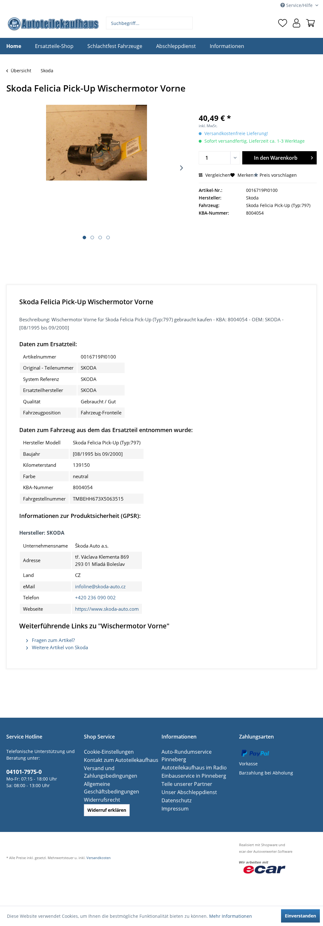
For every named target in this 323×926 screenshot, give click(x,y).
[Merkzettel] (282, 23)
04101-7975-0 (22, 771)
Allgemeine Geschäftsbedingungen (121, 784)
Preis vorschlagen (278, 175)
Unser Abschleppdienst (186, 784)
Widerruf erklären (106, 802)
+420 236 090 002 (95, 597)
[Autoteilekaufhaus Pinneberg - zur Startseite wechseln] (52, 24)
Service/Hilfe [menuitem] (299, 5)
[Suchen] (187, 23)
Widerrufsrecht (100, 792)
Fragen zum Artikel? (53, 640)
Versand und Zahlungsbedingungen (108, 772)
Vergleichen (217, 175)
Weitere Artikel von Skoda (59, 647)
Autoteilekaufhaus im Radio (191, 760)
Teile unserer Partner (184, 776)
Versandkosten (98, 850)
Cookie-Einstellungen (106, 752)
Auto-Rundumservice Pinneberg (195, 752)
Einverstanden (300, 916)
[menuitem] (149, 23)
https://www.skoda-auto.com (107, 609)
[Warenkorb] (310, 23)
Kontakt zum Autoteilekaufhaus (117, 760)
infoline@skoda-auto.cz (100, 586)
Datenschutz (175, 793)
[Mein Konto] (296, 23)
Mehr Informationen (230, 916)
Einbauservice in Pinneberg (191, 768)
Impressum (173, 801)
